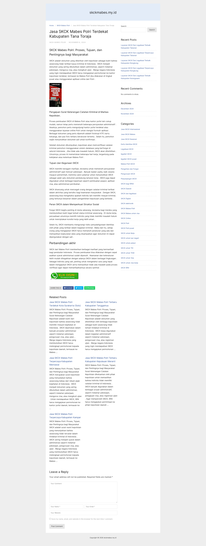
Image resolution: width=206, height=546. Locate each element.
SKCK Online (126, 218)
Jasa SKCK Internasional (130, 129)
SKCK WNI (125, 268)
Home (51, 25)
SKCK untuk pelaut (128, 243)
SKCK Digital (126, 198)
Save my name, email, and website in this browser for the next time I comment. (82, 519)
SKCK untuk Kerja (127, 233)
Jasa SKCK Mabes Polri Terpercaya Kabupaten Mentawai (60, 361)
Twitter (79, 288)
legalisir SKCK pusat (128, 159)
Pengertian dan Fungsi (129, 169)
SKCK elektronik (127, 203)
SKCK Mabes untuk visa (130, 213)
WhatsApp (90, 288)
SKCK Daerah (126, 189)
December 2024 (127, 109)
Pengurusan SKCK (128, 174)
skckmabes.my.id (103, 12)
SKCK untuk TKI (127, 248)
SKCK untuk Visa (127, 258)
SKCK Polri (125, 223)
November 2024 (127, 114)
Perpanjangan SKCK (129, 179)
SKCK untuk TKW (127, 253)
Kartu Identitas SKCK (129, 144)
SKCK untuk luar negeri (130, 238)
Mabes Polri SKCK (128, 164)
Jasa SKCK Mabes (128, 134)
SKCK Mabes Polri (63, 25)
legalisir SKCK (126, 154)
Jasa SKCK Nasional (129, 139)
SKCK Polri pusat (127, 228)
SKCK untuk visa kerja (129, 263)
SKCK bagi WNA (127, 184)
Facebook (68, 288)
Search (123, 26)
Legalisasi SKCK (127, 149)
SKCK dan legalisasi (128, 193)
